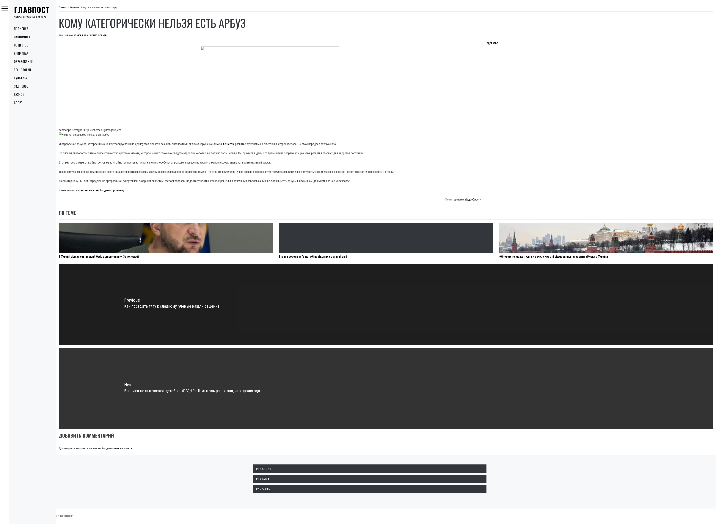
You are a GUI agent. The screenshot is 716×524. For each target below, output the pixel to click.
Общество (21, 45)
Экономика (22, 37)
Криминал (21, 53)
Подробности (473, 199)
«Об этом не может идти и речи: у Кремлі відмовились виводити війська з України (553, 256)
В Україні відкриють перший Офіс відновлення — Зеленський (99, 256)
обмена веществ (223, 144)
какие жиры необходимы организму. (103, 190)
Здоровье (21, 86)
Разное (19, 94)
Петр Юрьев (99, 35)
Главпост (32, 9)
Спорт (18, 102)
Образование (23, 61)
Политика (21, 29)
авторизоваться (122, 448)
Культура (20, 78)
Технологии (22, 70)
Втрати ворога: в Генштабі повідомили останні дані (313, 256)
